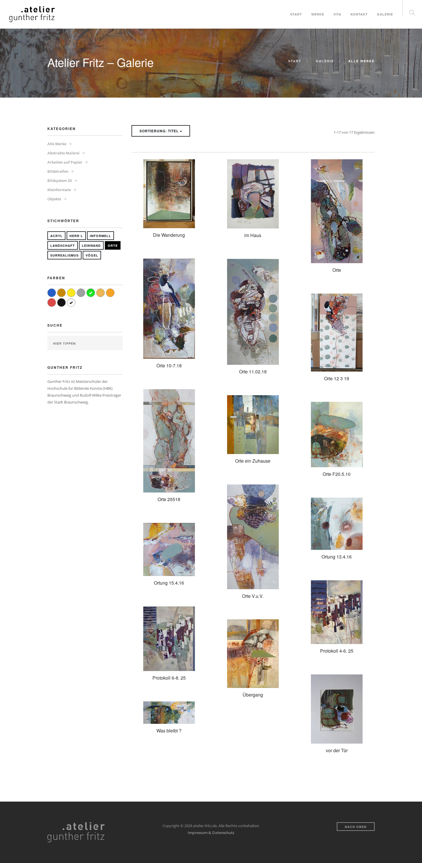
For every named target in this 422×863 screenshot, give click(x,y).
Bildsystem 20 (59, 180)
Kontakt (359, 14)
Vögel (92, 255)
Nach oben (356, 827)
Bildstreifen (57, 171)
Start (296, 14)
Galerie (385, 14)
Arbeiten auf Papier (64, 162)
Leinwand (91, 245)
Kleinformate (59, 189)
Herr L (76, 236)
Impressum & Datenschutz (211, 832)
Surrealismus (64, 255)
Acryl (56, 236)
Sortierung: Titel (160, 130)
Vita (337, 14)
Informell (100, 236)
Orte (113, 245)
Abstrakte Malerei (63, 153)
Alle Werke (56, 143)
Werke (317, 14)
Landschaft (62, 245)
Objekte (54, 198)
